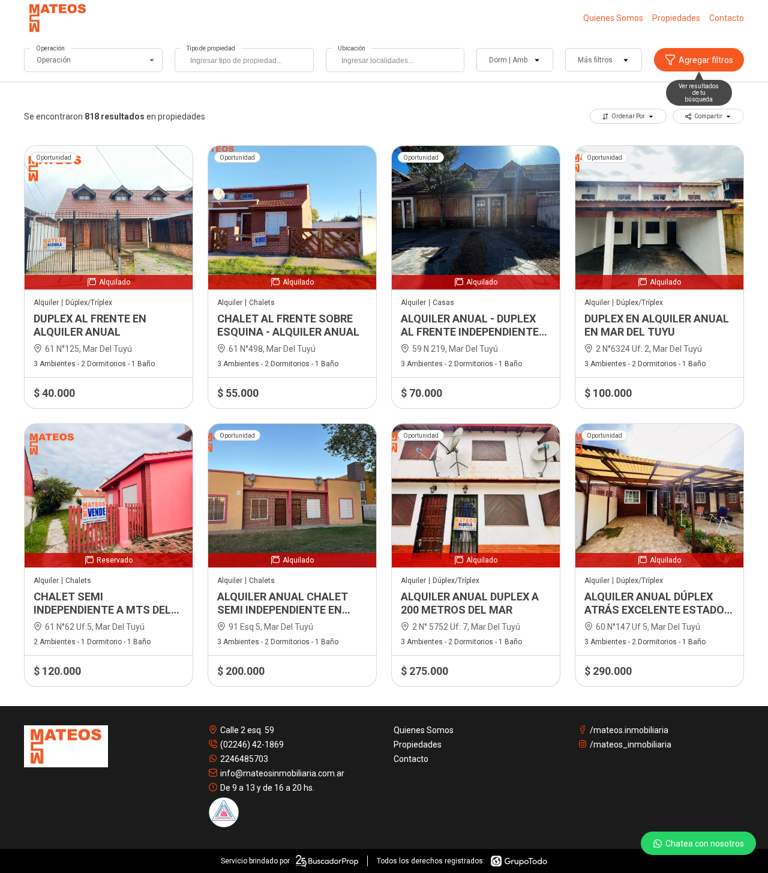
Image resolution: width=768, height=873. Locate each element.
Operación (50, 48)
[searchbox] (247, 61)
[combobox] (244, 60)
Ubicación (351, 48)
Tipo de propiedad (211, 48)
